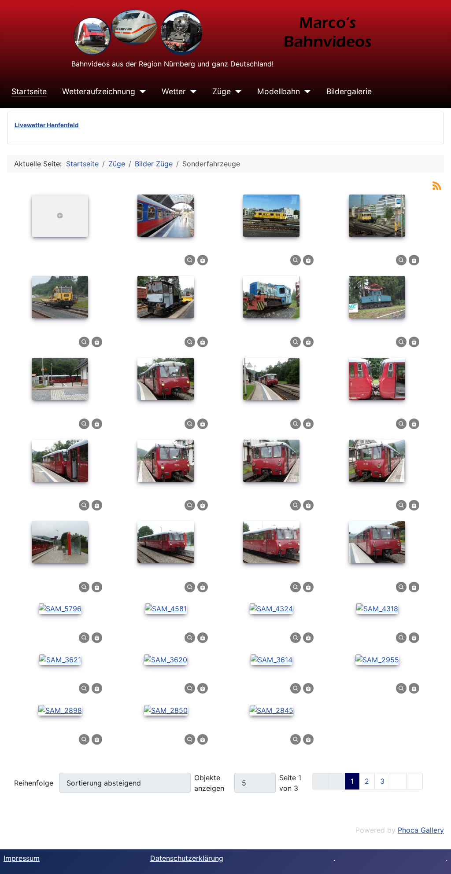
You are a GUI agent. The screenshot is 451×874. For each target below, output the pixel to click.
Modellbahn (278, 91)
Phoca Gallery (421, 830)
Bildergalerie (349, 91)
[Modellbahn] (305, 91)
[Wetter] (191, 91)
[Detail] (190, 259)
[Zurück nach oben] (435, 857)
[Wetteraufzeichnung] (140, 91)
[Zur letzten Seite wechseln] (414, 781)
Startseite (29, 91)
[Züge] (236, 91)
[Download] (202, 259)
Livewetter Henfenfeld (46, 125)
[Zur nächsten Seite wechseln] (398, 781)
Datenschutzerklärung (186, 858)
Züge (221, 91)
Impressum (22, 858)
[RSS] (437, 184)
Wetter (174, 91)
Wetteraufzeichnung (98, 91)
